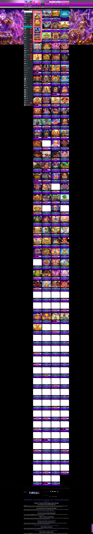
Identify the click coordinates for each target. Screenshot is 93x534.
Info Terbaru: (26, 7)
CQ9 (27, 61)
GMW (27, 87)
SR (26, 59)
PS (26, 41)
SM (26, 22)
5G (26, 35)
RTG (27, 96)
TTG (27, 37)
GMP (27, 100)
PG (26, 26)
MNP (27, 98)
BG (26, 65)
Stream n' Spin (28, 15)
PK (26, 52)
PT (26, 39)
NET (27, 83)
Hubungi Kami (54, 0)
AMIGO (27, 50)
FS (26, 48)
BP (26, 76)
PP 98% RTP (28, 54)
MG (26, 28)
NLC (27, 30)
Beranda (25, 8)
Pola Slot (46, 30)
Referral (30, 5)
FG (26, 102)
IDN (26, 17)
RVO (27, 78)
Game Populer (28, 13)
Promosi (25, 5)
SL (26, 74)
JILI (26, 46)
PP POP (27, 24)
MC (26, 89)
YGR (27, 72)
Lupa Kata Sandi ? (48, 0)
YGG (27, 63)
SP (26, 85)
